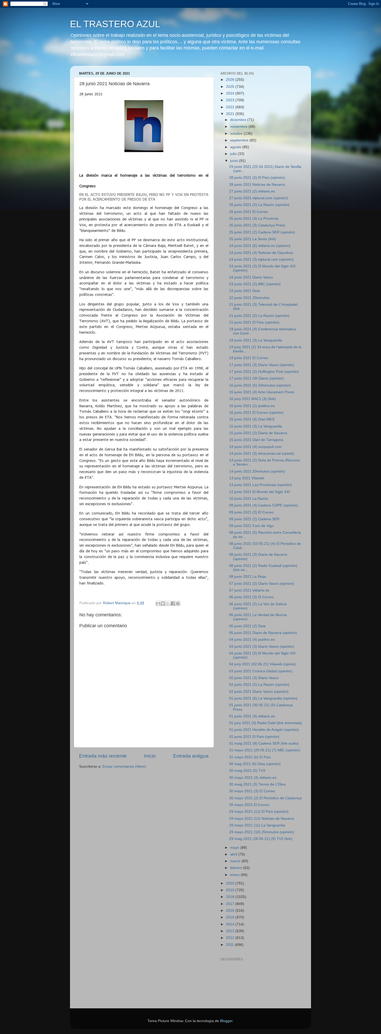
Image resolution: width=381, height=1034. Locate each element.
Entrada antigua (191, 756)
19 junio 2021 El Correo (248, 358)
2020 (230, 883)
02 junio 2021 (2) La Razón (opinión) (259, 685)
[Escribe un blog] (163, 603)
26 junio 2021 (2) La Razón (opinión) (259, 205)
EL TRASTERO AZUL (115, 24)
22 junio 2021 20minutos (249, 298)
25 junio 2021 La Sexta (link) (252, 239)
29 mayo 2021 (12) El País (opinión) (258, 812)
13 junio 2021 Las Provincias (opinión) (260, 485)
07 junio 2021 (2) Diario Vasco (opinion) (261, 584)
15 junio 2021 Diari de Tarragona (256, 440)
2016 (230, 910)
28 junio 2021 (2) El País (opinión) (257, 178)
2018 (230, 897)
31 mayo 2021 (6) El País (250, 757)
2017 (230, 904)
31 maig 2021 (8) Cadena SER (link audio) (264, 743)
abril (234, 854)
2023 (230, 100)
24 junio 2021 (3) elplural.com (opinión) (261, 259)
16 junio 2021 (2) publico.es (252, 406)
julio (234, 154)
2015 (230, 917)
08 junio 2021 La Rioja (247, 577)
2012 (230, 938)
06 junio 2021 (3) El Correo (251, 597)
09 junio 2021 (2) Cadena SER (254, 519)
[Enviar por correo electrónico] (158, 603)
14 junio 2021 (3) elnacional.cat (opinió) (261, 453)
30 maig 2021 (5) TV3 (247, 771)
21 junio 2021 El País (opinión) (254, 322)
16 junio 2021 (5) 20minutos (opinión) (260, 385)
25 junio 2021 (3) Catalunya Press (257, 225)
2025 (230, 87)
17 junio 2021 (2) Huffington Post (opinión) (264, 372)
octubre (237, 134)
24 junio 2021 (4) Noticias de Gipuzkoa (261, 253)
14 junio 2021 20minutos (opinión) (257, 471)
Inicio (150, 756)
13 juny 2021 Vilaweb (246, 478)
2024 (230, 93)
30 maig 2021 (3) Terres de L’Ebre (257, 784)
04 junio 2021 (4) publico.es (252, 639)
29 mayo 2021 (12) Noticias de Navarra (261, 819)
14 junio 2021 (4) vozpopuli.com (255, 447)
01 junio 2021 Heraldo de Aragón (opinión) (264, 730)
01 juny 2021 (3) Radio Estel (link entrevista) (265, 723)
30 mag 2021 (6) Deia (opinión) (255, 764)
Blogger (226, 1021)
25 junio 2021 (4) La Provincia (253, 218)
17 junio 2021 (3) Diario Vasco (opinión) (261, 365)
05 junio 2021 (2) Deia (247, 626)
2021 (230, 114)
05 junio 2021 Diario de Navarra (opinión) (263, 633)
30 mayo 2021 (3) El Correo (252, 791)
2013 (230, 931)
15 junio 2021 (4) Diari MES (251, 419)
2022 (230, 107)
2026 (230, 80)
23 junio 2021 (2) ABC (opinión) (255, 284)
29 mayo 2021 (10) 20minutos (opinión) (261, 832)
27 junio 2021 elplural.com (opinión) (258, 198)
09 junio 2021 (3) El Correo (251, 512)
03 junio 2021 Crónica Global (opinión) (260, 671)
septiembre (240, 140)
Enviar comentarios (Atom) (124, 766)
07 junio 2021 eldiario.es (249, 590)
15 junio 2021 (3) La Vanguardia (255, 426)
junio (234, 161)
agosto (236, 147)
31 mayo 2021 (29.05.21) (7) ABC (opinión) (264, 750)
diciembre (238, 120)
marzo (236, 861)
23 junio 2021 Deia (244, 291)
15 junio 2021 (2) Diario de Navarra (258, 433)
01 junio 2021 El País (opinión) (254, 737)
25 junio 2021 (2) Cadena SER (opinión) (262, 232)
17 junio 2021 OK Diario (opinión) (256, 378)
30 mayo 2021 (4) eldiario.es (252, 778)
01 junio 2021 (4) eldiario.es (252, 716)
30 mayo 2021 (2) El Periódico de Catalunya (265, 798)
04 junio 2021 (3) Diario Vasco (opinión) (261, 646)
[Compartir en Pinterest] (177, 603)
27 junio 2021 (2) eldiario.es (252, 191)
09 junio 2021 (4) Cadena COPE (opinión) (263, 505)
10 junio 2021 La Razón (248, 499)
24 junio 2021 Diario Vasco (251, 277)
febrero (236, 868)
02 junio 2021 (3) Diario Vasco (254, 678)
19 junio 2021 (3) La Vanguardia (255, 340)
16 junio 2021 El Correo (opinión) (256, 413)
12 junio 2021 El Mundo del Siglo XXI (259, 492)
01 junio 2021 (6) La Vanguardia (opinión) (263, 698)
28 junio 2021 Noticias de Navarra (257, 185)
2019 (230, 890)
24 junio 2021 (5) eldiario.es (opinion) (260, 246)
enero (235, 875)
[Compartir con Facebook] (172, 603)
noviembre (239, 127)
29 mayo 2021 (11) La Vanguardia (257, 825)
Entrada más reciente (103, 756)
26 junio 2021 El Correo (248, 212)
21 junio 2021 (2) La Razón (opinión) (259, 316)
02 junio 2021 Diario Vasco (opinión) (258, 692)
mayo (235, 848)
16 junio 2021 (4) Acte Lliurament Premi (261, 392)
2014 (230, 924)
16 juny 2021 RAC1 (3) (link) (252, 399)
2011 (230, 945)
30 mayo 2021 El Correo (249, 805)
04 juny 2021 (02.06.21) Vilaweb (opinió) (262, 664)
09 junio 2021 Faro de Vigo (251, 526)
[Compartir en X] (168, 603)
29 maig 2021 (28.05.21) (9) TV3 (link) (260, 839)
